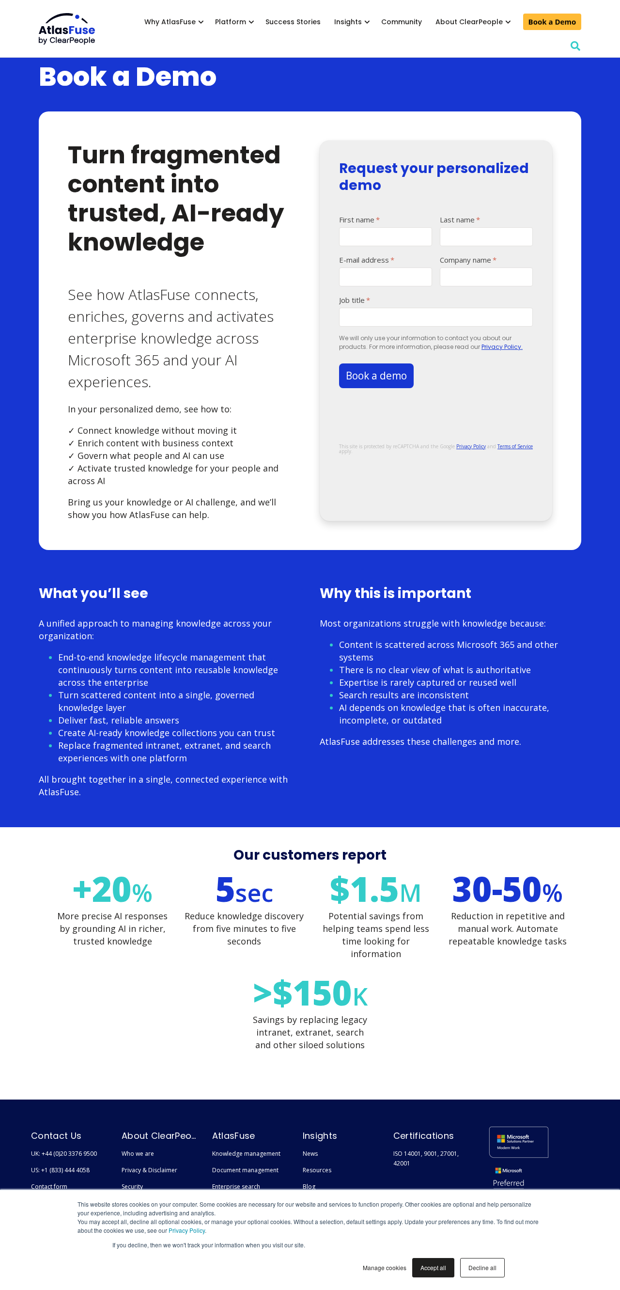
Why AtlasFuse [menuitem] (170, 22)
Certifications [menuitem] (423, 1136)
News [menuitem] (310, 1153)
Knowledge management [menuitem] (246, 1153)
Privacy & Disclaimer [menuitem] (149, 1170)
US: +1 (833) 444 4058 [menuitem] (60, 1170)
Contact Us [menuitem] (56, 1136)
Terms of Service (515, 446)
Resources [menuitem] (317, 1170)
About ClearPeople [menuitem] (469, 22)
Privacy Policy (187, 1230)
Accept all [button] (433, 1267)
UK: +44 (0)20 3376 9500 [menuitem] (64, 1153)
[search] (575, 46)
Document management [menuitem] (245, 1170)
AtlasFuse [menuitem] (233, 1136)
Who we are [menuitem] (138, 1153)
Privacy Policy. (502, 347)
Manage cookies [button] (384, 1267)
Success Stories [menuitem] (293, 22)
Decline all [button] (482, 1267)
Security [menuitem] (132, 1186)
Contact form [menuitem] (49, 1186)
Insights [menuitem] (348, 22)
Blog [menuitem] (309, 1186)
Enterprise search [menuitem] (236, 1186)
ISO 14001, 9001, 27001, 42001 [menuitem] (426, 1158)
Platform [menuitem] (230, 22)
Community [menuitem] (401, 22)
